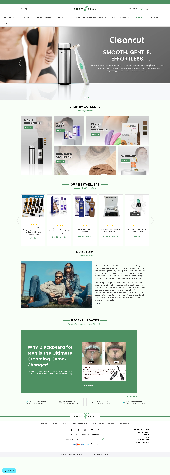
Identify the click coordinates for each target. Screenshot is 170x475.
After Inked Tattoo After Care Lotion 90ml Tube (136, 230)
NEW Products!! (9, 17)
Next (150, 63)
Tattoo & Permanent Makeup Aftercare (89, 17)
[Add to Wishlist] (33, 220)
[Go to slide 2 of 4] (84, 97)
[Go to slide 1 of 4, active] (81, 97)
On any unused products (70, 403)
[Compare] (37, 220)
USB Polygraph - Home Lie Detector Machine (111, 230)
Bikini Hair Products (120, 17)
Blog (5, 23)
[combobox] (37, 9)
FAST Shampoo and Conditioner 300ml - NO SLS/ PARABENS (59, 231)
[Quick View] (29, 220)
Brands (44, 424)
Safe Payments (102, 401)
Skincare (61, 17)
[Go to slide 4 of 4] (88, 97)
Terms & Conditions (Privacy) (103, 424)
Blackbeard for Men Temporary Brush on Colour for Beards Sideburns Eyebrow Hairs (33, 231)
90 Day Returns (69, 401)
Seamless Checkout (134, 401)
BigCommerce (85, 454)
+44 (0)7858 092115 (142, 2)
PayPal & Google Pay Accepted (136, 403)
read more (132, 396)
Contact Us (153, 17)
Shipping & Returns (80, 424)
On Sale (139, 17)
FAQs (64, 424)
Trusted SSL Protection (103, 403)
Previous (20, 63)
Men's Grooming (44, 17)
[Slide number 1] (85, 63)
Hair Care (26, 17)
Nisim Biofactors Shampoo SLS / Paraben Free (85, 230)
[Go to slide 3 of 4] (86, 97)
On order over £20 (37, 403)
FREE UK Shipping (39, 401)
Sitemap (106, 454)
